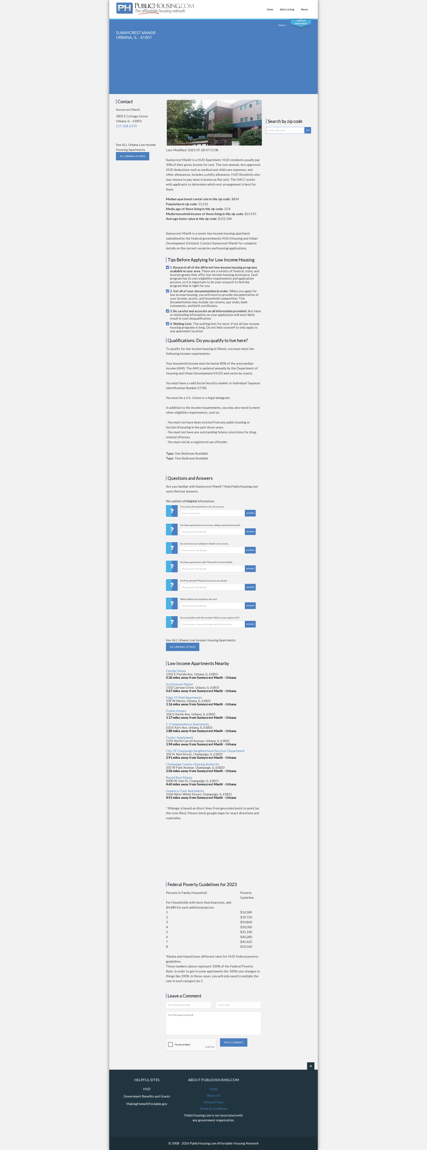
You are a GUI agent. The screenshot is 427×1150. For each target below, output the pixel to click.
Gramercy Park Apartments (185, 791)
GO (308, 130)
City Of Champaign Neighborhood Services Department (205, 751)
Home (270, 9)
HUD (146, 1089)
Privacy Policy (214, 1102)
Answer (250, 513)
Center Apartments (179, 737)
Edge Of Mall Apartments (184, 697)
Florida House (176, 671)
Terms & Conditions (214, 1108)
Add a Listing (287, 9)
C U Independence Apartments (187, 724)
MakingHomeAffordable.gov (146, 1104)
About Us (213, 1095)
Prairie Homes (176, 711)
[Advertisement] (213, 70)
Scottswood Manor (179, 684)
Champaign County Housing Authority (192, 764)
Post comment (233, 1042)
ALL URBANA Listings (132, 156)
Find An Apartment (301, 22)
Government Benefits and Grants (146, 1096)
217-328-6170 (126, 126)
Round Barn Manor (179, 777)
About (304, 9)
